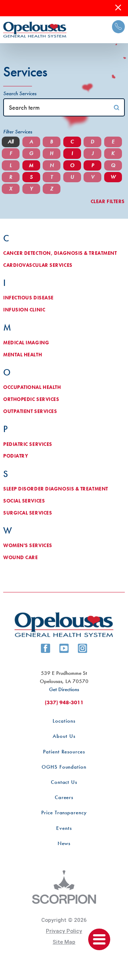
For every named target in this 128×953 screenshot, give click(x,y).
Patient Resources (64, 751)
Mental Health (22, 354)
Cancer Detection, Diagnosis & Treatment (60, 253)
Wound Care (20, 557)
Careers (64, 797)
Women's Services (27, 545)
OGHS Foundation (64, 766)
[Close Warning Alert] (118, 8)
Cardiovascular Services (38, 265)
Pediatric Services (27, 444)
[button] (99, 940)
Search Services (19, 93)
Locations (64, 720)
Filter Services (17, 131)
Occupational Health (32, 387)
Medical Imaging (26, 342)
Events (64, 828)
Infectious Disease (28, 297)
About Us (64, 736)
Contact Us (64, 782)
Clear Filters (108, 201)
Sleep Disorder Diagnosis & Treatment (55, 489)
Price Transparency (64, 812)
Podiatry (15, 456)
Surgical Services (27, 513)
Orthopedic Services (31, 399)
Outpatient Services (30, 411)
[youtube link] (64, 648)
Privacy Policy (64, 931)
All (11, 141)
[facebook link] (45, 648)
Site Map (64, 942)
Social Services (24, 501)
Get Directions (64, 689)
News (64, 843)
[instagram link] (82, 648)
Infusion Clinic (24, 309)
